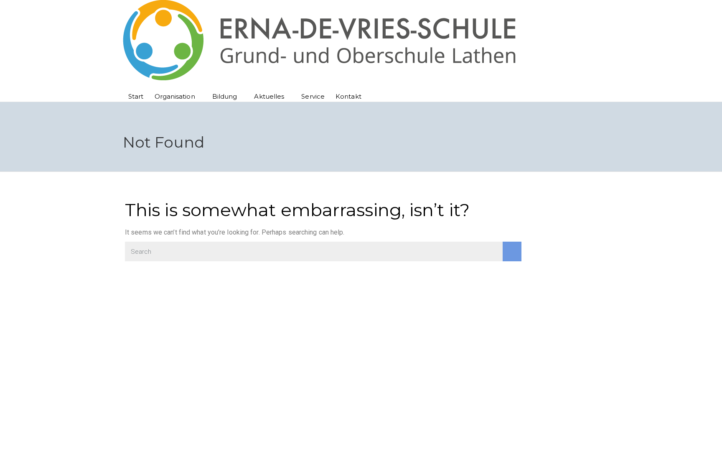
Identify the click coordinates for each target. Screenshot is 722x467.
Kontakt (348, 96)
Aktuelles (269, 96)
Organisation (175, 96)
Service (313, 96)
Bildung (224, 96)
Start (136, 96)
